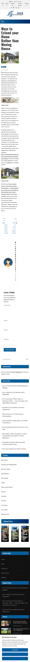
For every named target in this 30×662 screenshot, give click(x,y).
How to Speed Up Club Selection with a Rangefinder (13, 393)
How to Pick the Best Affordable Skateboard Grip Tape (25, 535)
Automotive (4, 460)
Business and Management (9, 465)
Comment (7, 305)
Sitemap (3, 578)
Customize (15, 654)
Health (3, 483)
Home (3, 559)
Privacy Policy (5, 573)
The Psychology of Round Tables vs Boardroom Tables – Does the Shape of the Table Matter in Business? (15, 401)
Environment (4, 478)
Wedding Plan (5, 514)
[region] (15, 648)
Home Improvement (6, 487)
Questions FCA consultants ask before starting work (13, 409)
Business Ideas (5, 469)
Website (6, 339)
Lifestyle (4, 496)
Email (6, 330)
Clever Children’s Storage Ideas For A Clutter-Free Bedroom (15, 422)
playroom (9, 163)
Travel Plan (4, 510)
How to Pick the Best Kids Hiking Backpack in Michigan (15, 387)
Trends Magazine (16, 372)
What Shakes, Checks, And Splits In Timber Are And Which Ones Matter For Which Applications (14, 436)
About (3, 564)
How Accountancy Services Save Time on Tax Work (15, 428)
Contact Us (4, 569)
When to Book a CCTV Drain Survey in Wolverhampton (12, 415)
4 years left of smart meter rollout (6, 228)
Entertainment (5, 474)
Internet (3, 492)
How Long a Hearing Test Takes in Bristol (14, 449)
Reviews (3, 66)
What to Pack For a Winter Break (14, 228)
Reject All (15, 658)
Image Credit (4, 105)
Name (6, 321)
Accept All (15, 650)
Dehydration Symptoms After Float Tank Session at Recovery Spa (13, 443)
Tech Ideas (4, 505)
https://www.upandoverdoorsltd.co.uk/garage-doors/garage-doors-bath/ (9, 157)
